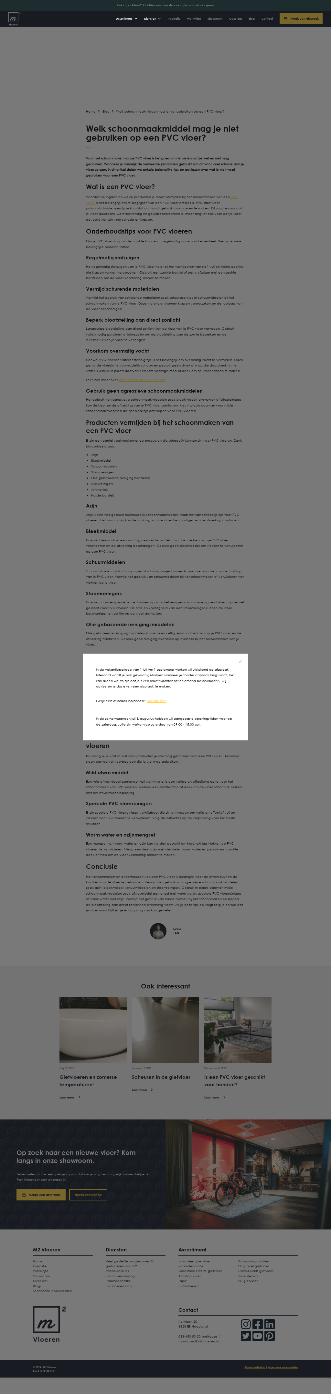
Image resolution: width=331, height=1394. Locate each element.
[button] (126, 18)
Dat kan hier (156, 700)
